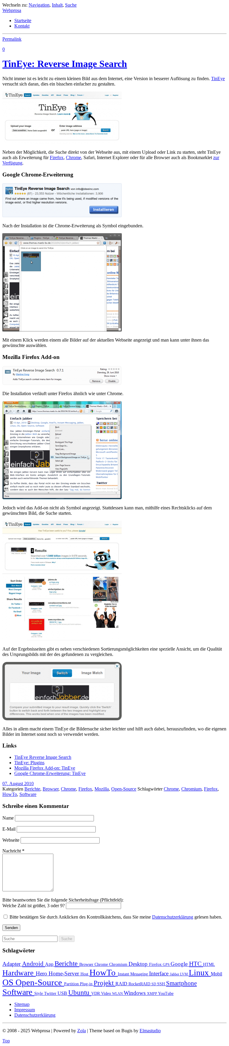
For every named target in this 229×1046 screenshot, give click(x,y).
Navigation (39, 4)
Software (27, 794)
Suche (71, 4)
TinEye (218, 78)
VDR (96, 993)
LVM (184, 974)
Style (39, 993)
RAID (122, 983)
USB (63, 993)
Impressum (24, 1009)
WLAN (118, 994)
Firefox (57, 157)
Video (106, 993)
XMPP (152, 994)
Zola (81, 1030)
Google (180, 964)
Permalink (11, 39)
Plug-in (87, 984)
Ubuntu (79, 992)
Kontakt (22, 25)
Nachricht (13, 850)
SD (154, 984)
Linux (200, 972)
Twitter (51, 993)
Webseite (10, 840)
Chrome (73, 157)
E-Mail (9, 829)
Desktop (139, 964)
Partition (72, 984)
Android (33, 963)
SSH (161, 984)
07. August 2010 (18, 783)
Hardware (19, 973)
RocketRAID (140, 984)
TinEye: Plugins (29, 762)
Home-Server (65, 973)
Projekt (104, 983)
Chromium (191, 788)
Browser (50, 788)
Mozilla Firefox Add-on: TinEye (44, 768)
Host (85, 974)
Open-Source (123, 788)
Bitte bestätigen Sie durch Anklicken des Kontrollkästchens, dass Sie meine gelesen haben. (116, 916)
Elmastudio (150, 1030)
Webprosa (11, 10)
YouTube (166, 993)
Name (8, 817)
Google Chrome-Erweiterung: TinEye (50, 773)
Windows (135, 993)
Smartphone (181, 983)
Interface (159, 973)
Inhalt (57, 4)
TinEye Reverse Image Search (42, 757)
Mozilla (102, 788)
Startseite (22, 20)
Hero (42, 973)
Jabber (175, 974)
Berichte (32, 788)
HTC (196, 963)
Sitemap (22, 1004)
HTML (209, 964)
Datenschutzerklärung (172, 916)
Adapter (12, 964)
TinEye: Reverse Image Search (64, 63)
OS (9, 982)
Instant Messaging (133, 974)
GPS (167, 965)
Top (6, 1040)
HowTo (9, 794)
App (50, 964)
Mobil (216, 973)
